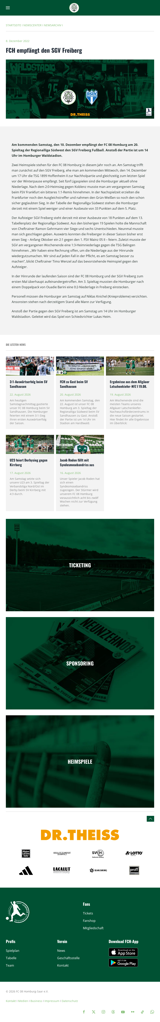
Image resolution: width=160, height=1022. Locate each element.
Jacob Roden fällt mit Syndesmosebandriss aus (77, 462)
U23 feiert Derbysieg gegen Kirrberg (28, 462)
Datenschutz (70, 1001)
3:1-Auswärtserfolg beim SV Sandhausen (28, 384)
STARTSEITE (13, 25)
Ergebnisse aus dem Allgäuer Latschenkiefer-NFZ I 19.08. (129, 384)
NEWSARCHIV (52, 25)
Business (36, 1001)
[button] (8, 8)
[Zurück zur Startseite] (74, 8)
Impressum (51, 1001)
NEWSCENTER (32, 25)
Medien (23, 1001)
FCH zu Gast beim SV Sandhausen (74, 384)
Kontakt (11, 1001)
